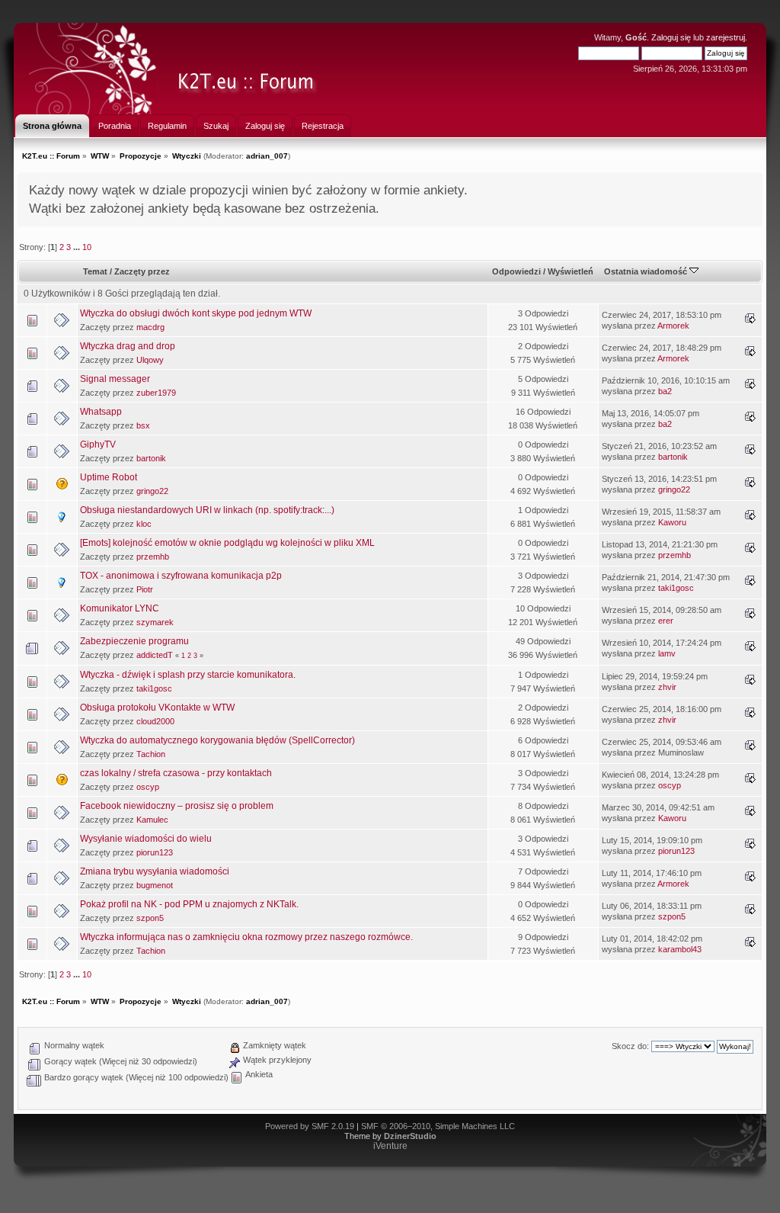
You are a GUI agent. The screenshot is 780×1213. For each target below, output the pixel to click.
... (77, 247)
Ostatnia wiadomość (646, 271)
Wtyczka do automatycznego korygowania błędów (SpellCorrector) (217, 740)
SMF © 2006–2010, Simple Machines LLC (438, 1126)
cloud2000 (155, 721)
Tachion (150, 754)
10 (86, 247)
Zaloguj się (671, 37)
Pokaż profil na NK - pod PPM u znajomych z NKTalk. (189, 904)
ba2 (665, 391)
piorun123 (154, 852)
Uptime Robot (108, 477)
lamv (667, 653)
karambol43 (680, 949)
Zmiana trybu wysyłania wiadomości (154, 871)
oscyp (147, 786)
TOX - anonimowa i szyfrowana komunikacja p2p (181, 575)
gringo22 (152, 491)
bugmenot (154, 885)
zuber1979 (156, 392)
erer (665, 620)
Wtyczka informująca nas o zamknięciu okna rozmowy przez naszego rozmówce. (246, 937)
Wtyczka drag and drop (127, 346)
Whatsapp (101, 411)
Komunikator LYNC (119, 608)
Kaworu (672, 522)
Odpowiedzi (516, 271)
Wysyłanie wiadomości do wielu (146, 838)
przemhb (152, 556)
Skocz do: (630, 1046)
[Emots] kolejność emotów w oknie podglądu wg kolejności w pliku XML (227, 543)
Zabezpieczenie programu (134, 641)
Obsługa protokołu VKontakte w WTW (157, 707)
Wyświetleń (570, 271)
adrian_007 (267, 156)
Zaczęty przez (142, 271)
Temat (95, 271)
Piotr (144, 589)
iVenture (390, 1146)
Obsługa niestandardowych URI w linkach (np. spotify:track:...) (207, 510)
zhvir (667, 687)
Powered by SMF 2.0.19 (309, 1126)
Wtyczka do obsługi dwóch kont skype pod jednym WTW (196, 313)
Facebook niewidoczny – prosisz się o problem (176, 806)
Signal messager (115, 379)
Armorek (673, 325)
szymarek (155, 622)
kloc (144, 523)
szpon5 (150, 918)
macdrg (150, 327)
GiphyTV (98, 444)
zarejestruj (725, 37)
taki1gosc (676, 587)
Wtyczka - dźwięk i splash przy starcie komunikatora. (188, 674)
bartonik (151, 458)
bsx (143, 425)
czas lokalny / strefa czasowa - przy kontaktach (176, 773)
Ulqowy (150, 359)
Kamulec (152, 819)
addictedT (154, 654)
